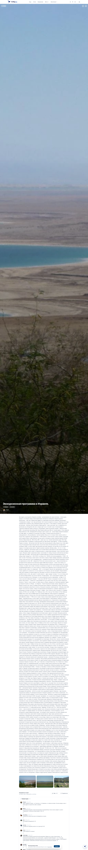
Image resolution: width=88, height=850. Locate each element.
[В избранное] (83, 6)
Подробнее (49, 846)
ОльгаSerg (25, 814)
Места (46, 1)
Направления (40, 1)
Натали (24, 825)
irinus (24, 830)
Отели (34, 1)
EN (79, 1)
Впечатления (53, 1)
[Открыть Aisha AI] (85, 846)
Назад (4, 5)
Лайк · (55, 793)
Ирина (24, 808)
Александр (25, 835)
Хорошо (57, 846)
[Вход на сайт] (75, 2)
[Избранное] (73, 2)
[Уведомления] (70, 2)
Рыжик (7, 509)
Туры (30, 1)
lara (23, 820)
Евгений (24, 844)
